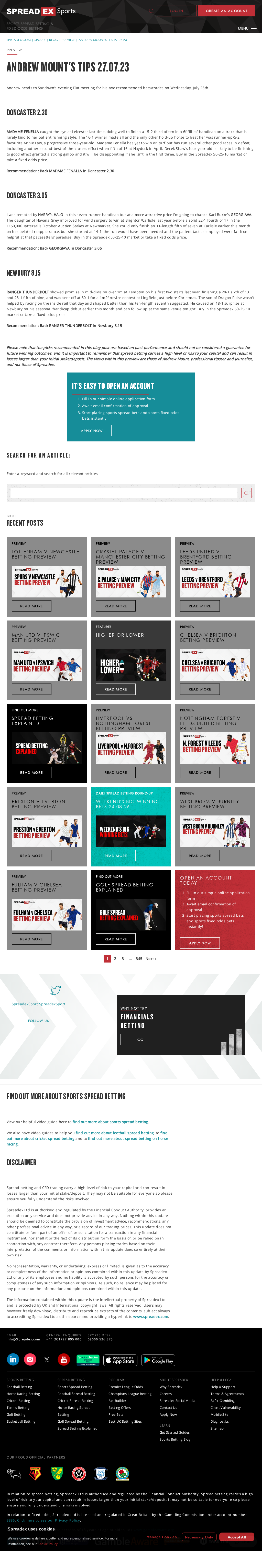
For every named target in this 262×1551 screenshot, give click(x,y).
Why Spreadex (171, 1386)
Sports (40, 40)
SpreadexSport (52, 1003)
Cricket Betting (18, 1400)
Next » (151, 958)
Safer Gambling (223, 1400)
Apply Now (168, 1414)
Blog (53, 40)
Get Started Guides (175, 1432)
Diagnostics (220, 1421)
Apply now (92, 431)
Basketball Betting (21, 1421)
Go (140, 1040)
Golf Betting (16, 1414)
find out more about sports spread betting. (111, 1121)
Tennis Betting (18, 1407)
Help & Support (223, 1386)
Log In (176, 11)
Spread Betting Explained (78, 1428)
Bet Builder (117, 1400)
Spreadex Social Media (177, 1400)
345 (139, 958)
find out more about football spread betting (115, 1132)
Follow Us (38, 1021)
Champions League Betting (129, 1393)
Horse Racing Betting (23, 1393)
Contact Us (168, 1407)
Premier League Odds (125, 1386)
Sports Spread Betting (75, 1386)
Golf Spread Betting (73, 1421)
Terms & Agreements (227, 1393)
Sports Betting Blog (175, 1439)
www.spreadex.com (150, 1316)
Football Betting (19, 1386)
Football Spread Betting (76, 1393)
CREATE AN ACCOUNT (227, 11)
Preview (68, 40)
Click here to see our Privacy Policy (48, 1520)
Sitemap (217, 1428)
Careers (166, 1393)
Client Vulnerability (226, 1407)
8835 (11, 1520)
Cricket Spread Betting (75, 1400)
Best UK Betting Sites (125, 1421)
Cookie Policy (48, 1544)
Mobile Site (219, 1414)
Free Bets (115, 1414)
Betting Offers (119, 1407)
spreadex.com (19, 40)
